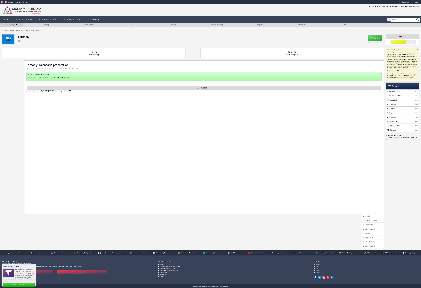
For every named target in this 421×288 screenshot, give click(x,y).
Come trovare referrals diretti (169, 270)
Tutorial (318, 265)
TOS (317, 268)
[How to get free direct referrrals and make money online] (2, 3)
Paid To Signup (30, 30)
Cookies (318, 270)
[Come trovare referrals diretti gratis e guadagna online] (6, 3)
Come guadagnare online (167, 268)
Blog (161, 265)
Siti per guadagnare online (17, 30)
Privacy (318, 272)
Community (163, 272)
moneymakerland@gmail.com (405, 77)
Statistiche (163, 274)
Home (6, 30)
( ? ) (380, 42)
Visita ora (376, 38)
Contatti (162, 276)
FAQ (317, 267)
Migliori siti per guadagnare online (170, 267)
